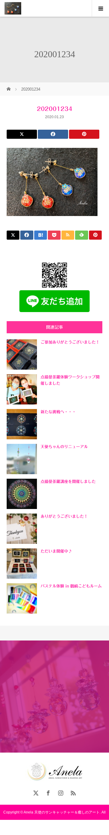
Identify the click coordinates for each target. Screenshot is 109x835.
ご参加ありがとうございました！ (70, 342)
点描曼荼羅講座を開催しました (68, 482)
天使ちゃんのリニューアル (64, 447)
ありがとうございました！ (64, 516)
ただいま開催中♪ (56, 551)
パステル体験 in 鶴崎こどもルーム (71, 586)
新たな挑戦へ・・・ (58, 412)
